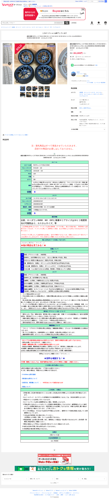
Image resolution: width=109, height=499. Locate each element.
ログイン (26, 6)
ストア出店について (49, 494)
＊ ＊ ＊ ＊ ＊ (80, 74)
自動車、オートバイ (16, 27)
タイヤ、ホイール (26, 27)
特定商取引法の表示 (38, 494)
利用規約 (56, 493)
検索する (66, 22)
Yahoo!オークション (38, 490)
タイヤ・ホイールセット (37, 27)
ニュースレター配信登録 (99, 82)
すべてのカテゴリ (59, 22)
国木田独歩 (101, 1)
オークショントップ (5, 27)
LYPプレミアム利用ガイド (65, 493)
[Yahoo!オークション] (12, 4)
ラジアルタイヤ (56, 27)
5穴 (51, 27)
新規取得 (34, 4)
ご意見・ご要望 (59, 494)
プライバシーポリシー (35, 493)
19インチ (47, 27)
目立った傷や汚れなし (85, 108)
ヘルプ (85, 1)
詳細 (96, 65)
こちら (87, 80)
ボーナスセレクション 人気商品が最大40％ (41, 6)
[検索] (106, 1)
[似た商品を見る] (17, 81)
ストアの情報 (90, 82)
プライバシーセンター (47, 493)
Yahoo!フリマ (49, 490)
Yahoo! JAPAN (79, 1)
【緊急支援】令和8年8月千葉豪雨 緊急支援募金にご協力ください (19, 1)
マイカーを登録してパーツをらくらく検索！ (17, 135)
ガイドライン (76, 493)
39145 (86, 76)
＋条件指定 (73, 22)
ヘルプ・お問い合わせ (70, 494)
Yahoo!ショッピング (61, 490)
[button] (88, 129)
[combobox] (27, 22)
